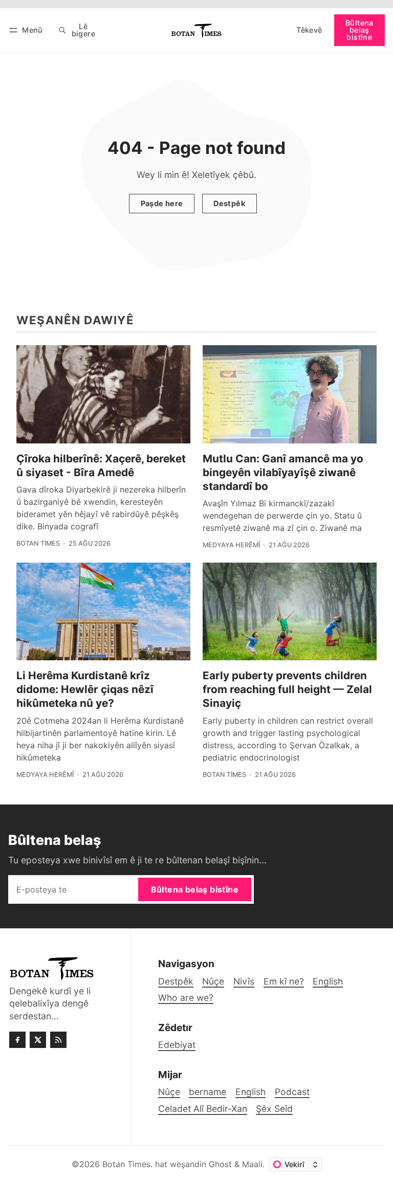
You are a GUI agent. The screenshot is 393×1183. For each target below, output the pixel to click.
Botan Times (38, 543)
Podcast (292, 1091)
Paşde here (162, 203)
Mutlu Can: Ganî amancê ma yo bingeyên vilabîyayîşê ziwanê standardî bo (283, 472)
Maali (252, 1164)
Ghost (220, 1164)
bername (207, 1091)
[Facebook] (17, 1040)
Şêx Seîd (274, 1108)
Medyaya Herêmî (231, 545)
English (250, 1091)
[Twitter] (38, 1040)
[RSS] (58, 1040)
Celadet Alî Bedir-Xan (202, 1108)
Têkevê (309, 30)
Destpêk (229, 203)
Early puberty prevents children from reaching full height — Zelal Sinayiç (287, 689)
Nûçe (169, 1091)
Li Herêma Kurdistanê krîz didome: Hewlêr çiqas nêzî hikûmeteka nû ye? (85, 689)
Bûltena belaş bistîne (359, 30)
